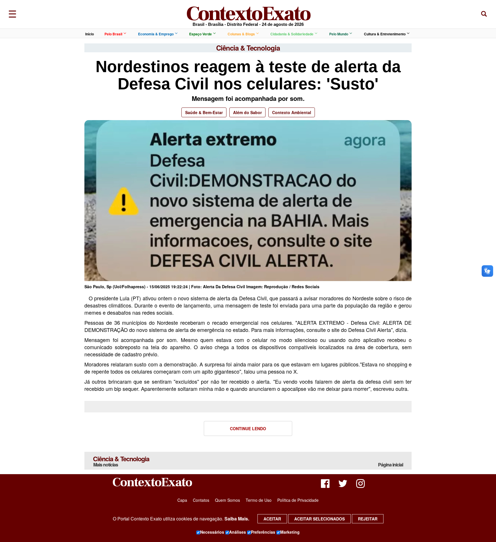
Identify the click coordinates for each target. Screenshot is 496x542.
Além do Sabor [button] (247, 112)
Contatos (201, 500)
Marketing (290, 532)
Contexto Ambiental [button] (291, 112)
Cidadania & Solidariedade (291, 33)
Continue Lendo (248, 428)
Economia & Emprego (156, 33)
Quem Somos (227, 500)
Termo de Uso (259, 500)
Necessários (212, 532)
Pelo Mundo (338, 33)
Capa (182, 500)
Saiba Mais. (236, 518)
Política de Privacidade (298, 500)
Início (89, 33)
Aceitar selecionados (319, 519)
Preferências (263, 532)
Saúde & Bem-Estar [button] (204, 112)
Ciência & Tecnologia (121, 461)
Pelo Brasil (113, 33)
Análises (237, 532)
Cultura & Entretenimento (385, 33)
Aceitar (272, 519)
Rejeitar (367, 519)
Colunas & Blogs (241, 33)
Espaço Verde (200, 33)
